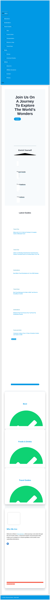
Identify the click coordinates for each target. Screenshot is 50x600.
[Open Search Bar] (3, 82)
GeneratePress (23, 597)
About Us (9, 66)
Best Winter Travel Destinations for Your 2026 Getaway (25, 273)
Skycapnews (20, 534)
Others (6, 62)
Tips (8, 30)
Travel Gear (10, 46)
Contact (9, 73)
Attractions (7, 18)
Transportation (10, 38)
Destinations (7, 22)
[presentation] (26, 222)
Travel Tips (16, 229)
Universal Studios (11, 58)
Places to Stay (10, 42)
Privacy (8, 77)
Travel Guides (7, 26)
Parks (5, 50)
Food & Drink (10, 34)
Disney (8, 54)
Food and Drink (17, 330)
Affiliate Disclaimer (11, 70)
